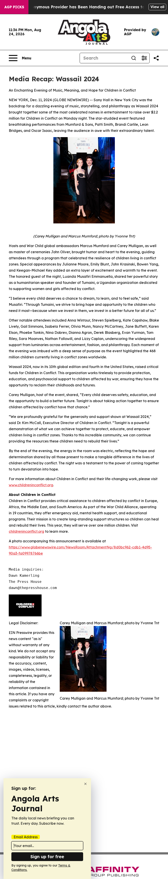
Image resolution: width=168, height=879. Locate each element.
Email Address (26, 837)
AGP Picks (14, 7)
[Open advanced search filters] (144, 58)
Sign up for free (47, 856)
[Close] (85, 784)
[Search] (133, 58)
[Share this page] (156, 58)
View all (157, 7)
